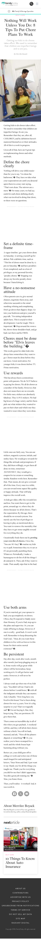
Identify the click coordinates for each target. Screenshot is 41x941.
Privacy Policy (20, 901)
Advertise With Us (20, 897)
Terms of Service (20, 910)
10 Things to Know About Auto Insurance (20, 862)
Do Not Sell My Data (20, 914)
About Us (20, 888)
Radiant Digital (21, 923)
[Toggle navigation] (31, 4)
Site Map (20, 918)
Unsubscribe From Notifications (20, 905)
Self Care (20, 15)
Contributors (21, 893)
